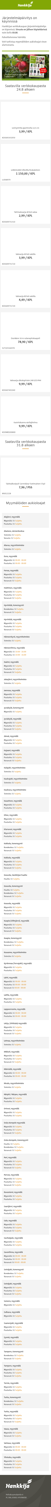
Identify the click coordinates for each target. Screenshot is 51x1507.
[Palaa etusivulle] (25, 5)
